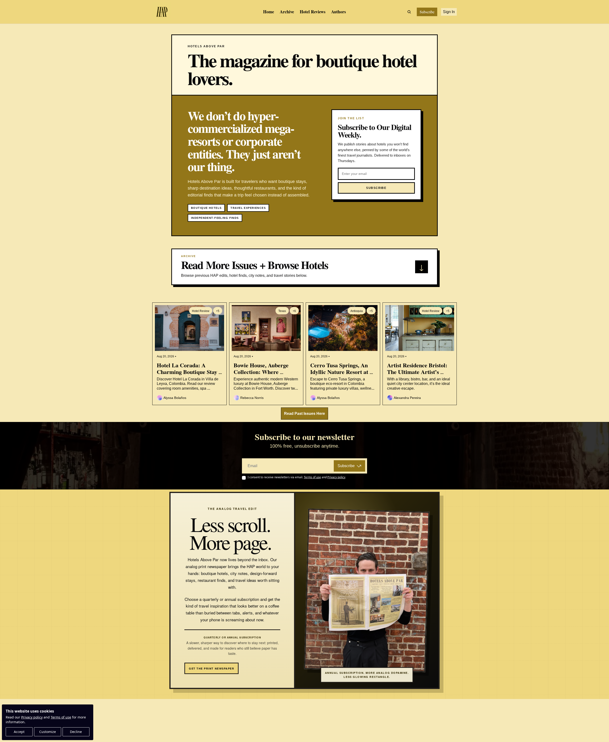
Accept (19, 731)
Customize (47, 731)
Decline (76, 731)
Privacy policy (32, 717)
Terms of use (61, 717)
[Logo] (161, 11)
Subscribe (346, 466)
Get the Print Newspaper (211, 668)
